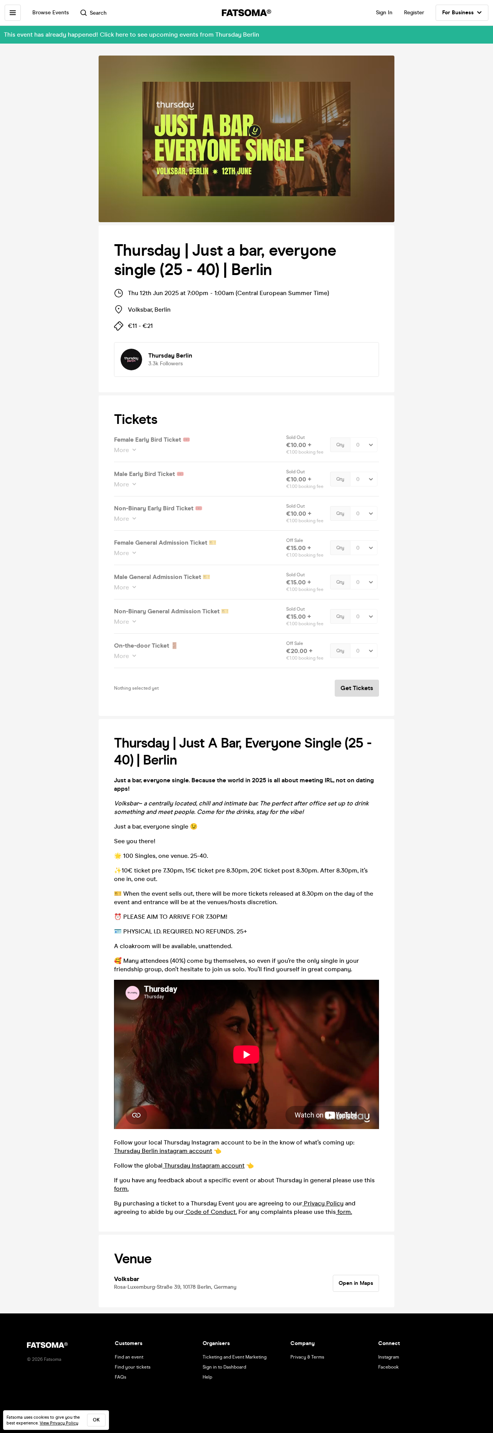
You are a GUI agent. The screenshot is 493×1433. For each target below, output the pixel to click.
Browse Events (50, 12)
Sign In (384, 12)
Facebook (388, 1367)
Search (98, 13)
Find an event (129, 1357)
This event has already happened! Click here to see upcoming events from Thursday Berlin (131, 34)
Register (414, 12)
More (121, 450)
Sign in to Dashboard (224, 1367)
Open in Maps (356, 1283)
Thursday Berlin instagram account (163, 1151)
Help (207, 1377)
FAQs (120, 1377)
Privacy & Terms (307, 1357)
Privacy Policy (323, 1203)
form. (121, 1188)
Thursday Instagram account (204, 1165)
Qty (340, 444)
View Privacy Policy (59, 1423)
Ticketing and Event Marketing (235, 1357)
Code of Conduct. (210, 1211)
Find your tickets (133, 1367)
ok (96, 1420)
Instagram (388, 1357)
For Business (458, 12)
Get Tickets (356, 688)
